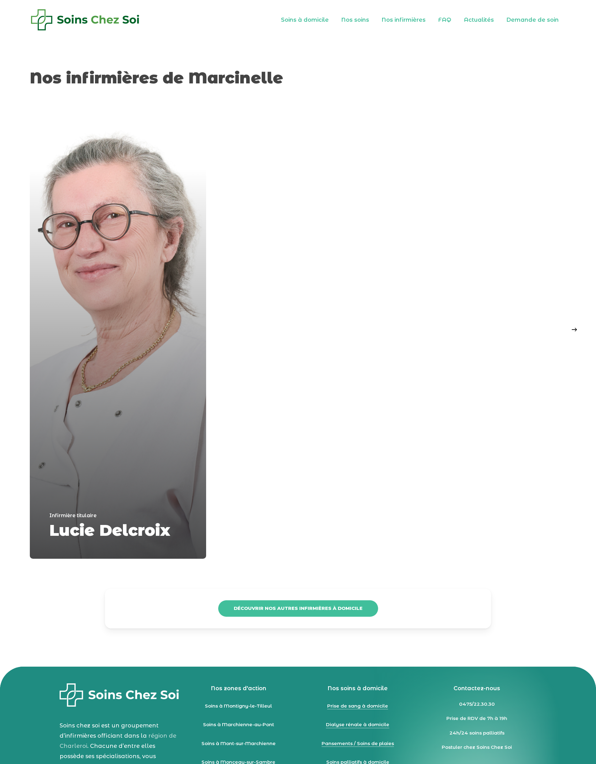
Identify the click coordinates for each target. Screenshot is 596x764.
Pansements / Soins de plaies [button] (358, 743)
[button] (298, 608)
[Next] (574, 329)
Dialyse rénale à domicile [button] (357, 724)
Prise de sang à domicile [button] (357, 706)
